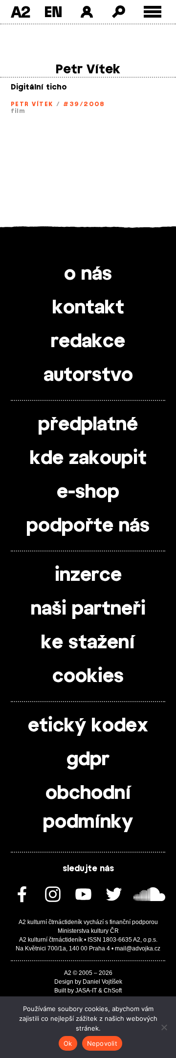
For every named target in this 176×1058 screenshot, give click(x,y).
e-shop (88, 492)
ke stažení (88, 643)
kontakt (88, 308)
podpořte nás (88, 526)
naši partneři (88, 609)
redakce (88, 341)
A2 (20, 11)
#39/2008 (84, 104)
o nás (88, 274)
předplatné (88, 425)
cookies (88, 676)
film (18, 111)
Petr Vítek (32, 104)
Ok (68, 1043)
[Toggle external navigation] (152, 12)
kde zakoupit (88, 458)
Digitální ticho (39, 87)
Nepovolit (102, 1043)
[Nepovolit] (164, 1027)
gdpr (88, 759)
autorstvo (88, 375)
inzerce (88, 575)
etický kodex (88, 726)
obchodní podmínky (88, 808)
